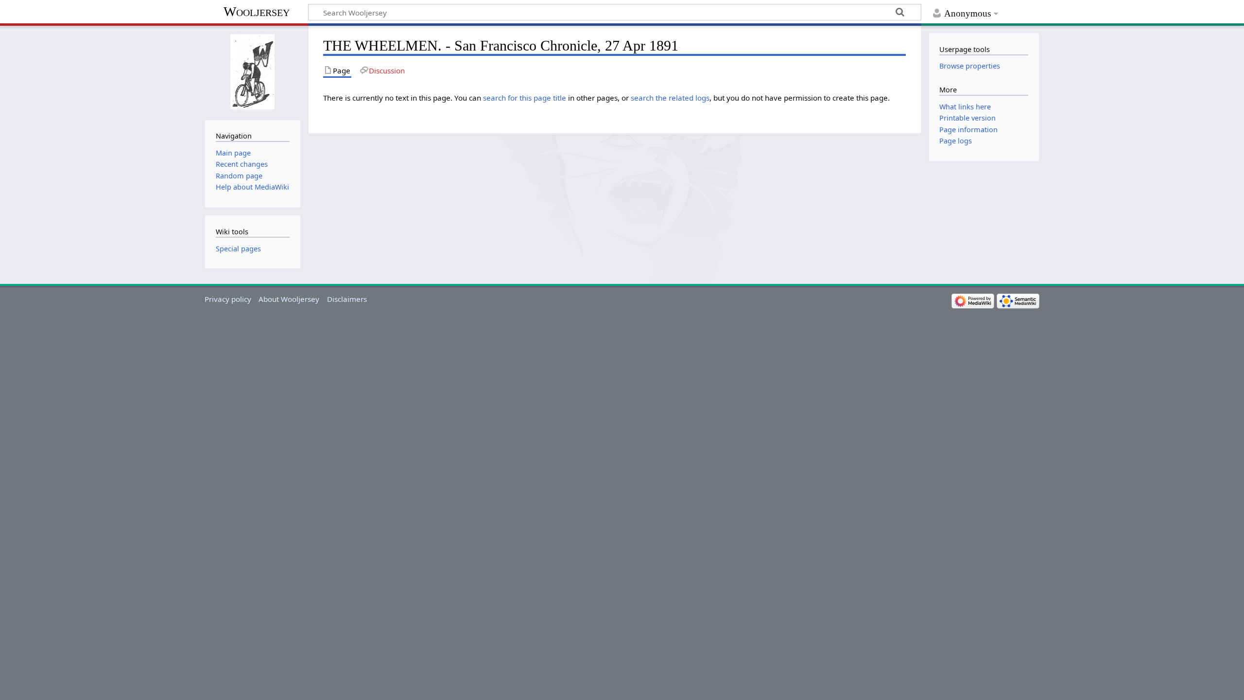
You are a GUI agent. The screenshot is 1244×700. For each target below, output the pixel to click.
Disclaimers (347, 299)
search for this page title (524, 98)
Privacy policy (228, 299)
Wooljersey (257, 11)
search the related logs (670, 98)
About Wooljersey (289, 299)
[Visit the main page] (252, 71)
